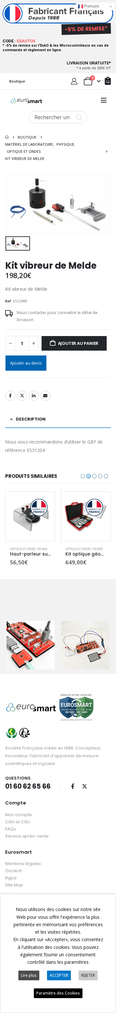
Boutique (17, 81)
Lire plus (29, 975)
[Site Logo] (26, 100)
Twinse (42, 549)
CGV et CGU (17, 822)
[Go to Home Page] (7, 137)
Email (45, 395)
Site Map (14, 885)
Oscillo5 (13, 871)
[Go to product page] (30, 516)
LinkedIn (34, 395)
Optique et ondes (22, 549)
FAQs (10, 829)
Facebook (10, 395)
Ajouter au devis (26, 363)
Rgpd (10, 878)
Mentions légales (23, 864)
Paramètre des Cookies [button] (58, 993)
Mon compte (18, 815)
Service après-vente (27, 836)
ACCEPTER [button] (59, 975)
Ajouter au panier (78, 343)
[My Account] (74, 81)
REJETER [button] (88, 975)
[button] (104, 100)
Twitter (22, 395)
